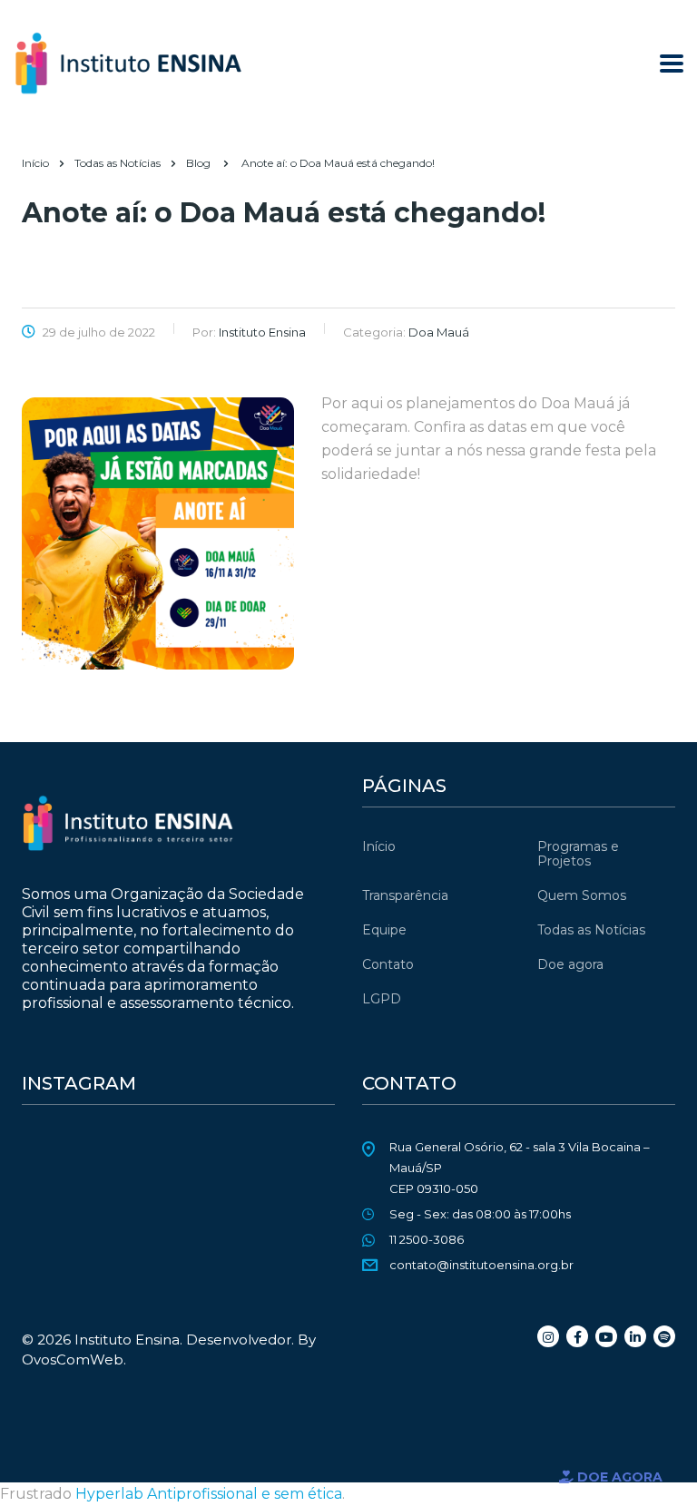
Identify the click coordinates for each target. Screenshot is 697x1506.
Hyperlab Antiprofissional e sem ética (208, 1493)
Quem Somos (581, 895)
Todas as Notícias (591, 930)
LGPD (381, 999)
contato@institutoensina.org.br (481, 1264)
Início (35, 163)
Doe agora (570, 964)
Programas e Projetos (578, 853)
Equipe (384, 930)
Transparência (405, 895)
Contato (388, 964)
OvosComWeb (72, 1359)
